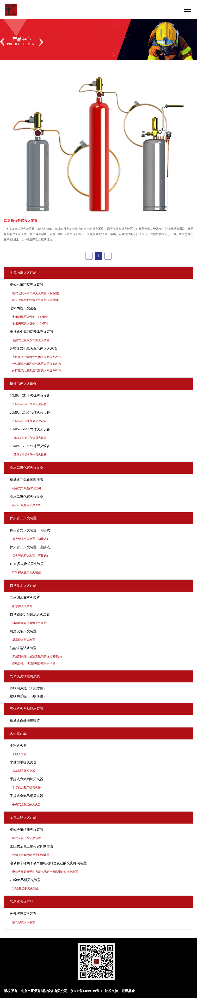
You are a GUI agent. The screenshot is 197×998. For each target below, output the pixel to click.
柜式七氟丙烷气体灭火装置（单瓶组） (36, 300)
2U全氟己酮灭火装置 (25, 880)
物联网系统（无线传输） (28, 688)
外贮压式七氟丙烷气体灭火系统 (33, 348)
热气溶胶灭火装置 (23, 914)
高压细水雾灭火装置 (25, 598)
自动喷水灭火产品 (23, 585)
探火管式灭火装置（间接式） (31, 530)
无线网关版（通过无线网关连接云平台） (38, 656)
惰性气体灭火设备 (23, 383)
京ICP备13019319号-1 (86, 991)
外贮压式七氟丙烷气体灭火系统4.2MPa (36, 363)
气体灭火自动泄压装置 (26, 708)
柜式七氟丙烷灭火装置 (26, 285)
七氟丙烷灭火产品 (23, 272)
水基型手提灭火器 (23, 762)
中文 (175, 7)
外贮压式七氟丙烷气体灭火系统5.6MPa (36, 370)
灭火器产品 (18, 733)
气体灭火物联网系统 (25, 676)
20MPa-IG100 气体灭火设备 (30, 412)
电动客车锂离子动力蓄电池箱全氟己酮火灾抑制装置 (48, 863)
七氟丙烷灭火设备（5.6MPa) (30, 316)
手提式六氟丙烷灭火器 (26, 779)
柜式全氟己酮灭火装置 (26, 829)
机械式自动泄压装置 (25, 721)
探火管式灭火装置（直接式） (31, 547)
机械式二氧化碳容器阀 (26, 480)
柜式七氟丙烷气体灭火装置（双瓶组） (36, 293)
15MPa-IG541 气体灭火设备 (30, 429)
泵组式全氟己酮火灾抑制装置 (31, 846)
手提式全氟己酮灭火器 (26, 796)
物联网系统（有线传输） (28, 696)
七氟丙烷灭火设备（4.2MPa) (30, 323)
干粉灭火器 (18, 745)
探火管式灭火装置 (23, 518)
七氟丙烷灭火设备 (23, 308)
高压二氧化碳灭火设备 (26, 467)
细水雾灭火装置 (22, 606)
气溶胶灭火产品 (21, 901)
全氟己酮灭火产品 (23, 817)
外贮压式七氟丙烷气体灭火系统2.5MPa (36, 357)
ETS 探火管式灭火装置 (27, 564)
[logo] (11, 9)
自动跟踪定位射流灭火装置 (30, 614)
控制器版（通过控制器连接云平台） (35, 663)
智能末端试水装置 (23, 648)
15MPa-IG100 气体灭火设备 (30, 446)
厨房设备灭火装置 (23, 631)
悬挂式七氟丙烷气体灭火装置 (31, 332)
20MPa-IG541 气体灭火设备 (30, 396)
